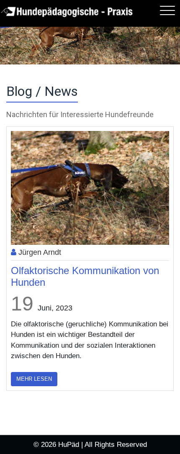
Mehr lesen (34, 379)
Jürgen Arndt (38, 252)
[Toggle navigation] (167, 10)
